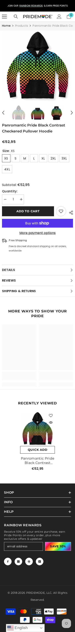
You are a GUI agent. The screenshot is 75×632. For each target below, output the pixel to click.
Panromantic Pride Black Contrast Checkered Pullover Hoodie (37, 460)
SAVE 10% (58, 546)
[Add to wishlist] (61, 211)
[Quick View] (51, 423)
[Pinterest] (29, 561)
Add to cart (27, 211)
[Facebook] (8, 561)
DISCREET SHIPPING (28, 5)
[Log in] (59, 16)
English (21, 628)
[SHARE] (69, 212)
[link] (19, 376)
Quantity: (10, 191)
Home (6, 26)
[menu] (4, 16)
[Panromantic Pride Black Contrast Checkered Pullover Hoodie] (37, 429)
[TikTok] (39, 561)
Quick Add (37, 450)
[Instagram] (18, 561)
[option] (37, 6)
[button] (3, 113)
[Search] (15, 16)
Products (21, 26)
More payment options (37, 233)
